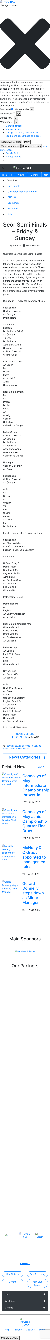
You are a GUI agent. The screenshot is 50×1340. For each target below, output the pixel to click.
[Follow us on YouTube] (29, 1263)
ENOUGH (13, 197)
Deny (27, 141)
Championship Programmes (22, 191)
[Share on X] (17, 737)
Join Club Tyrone (37, 1283)
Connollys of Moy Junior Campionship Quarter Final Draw (34, 821)
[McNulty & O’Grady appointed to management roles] (11, 852)
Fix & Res (7, 174)
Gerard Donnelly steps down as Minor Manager (33, 893)
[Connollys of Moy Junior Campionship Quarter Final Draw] (11, 816)
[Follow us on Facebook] (23, 1263)
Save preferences (31, 146)
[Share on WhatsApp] (26, 737)
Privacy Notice (13, 156)
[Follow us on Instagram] (27, 1263)
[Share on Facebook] (12, 737)
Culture (29, 733)
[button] (25, 43)
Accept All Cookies (11, 141)
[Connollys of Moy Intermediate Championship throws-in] (11, 779)
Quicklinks (10, 1301)
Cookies (30, 1329)
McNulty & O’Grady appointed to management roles (34, 857)
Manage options (14, 125)
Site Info (9, 1307)
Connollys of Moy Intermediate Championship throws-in (35, 785)
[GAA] (8, 1235)
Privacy (18, 1329)
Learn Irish (13, 202)
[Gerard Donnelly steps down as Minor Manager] (11, 886)
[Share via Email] (22, 737)
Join (46, 174)
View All (41, 767)
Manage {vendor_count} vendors (23, 132)
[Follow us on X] (25, 1263)
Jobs (10, 214)
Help (7, 1329)
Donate (34, 174)
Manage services (14, 129)
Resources (13, 208)
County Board (14, 746)
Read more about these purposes (23, 135)
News (21, 174)
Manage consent (9, 1337)
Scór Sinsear (22, 749)
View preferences (10, 146)
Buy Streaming (37, 1274)
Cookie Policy (13, 153)
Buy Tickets (14, 186)
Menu (7, 1294)
